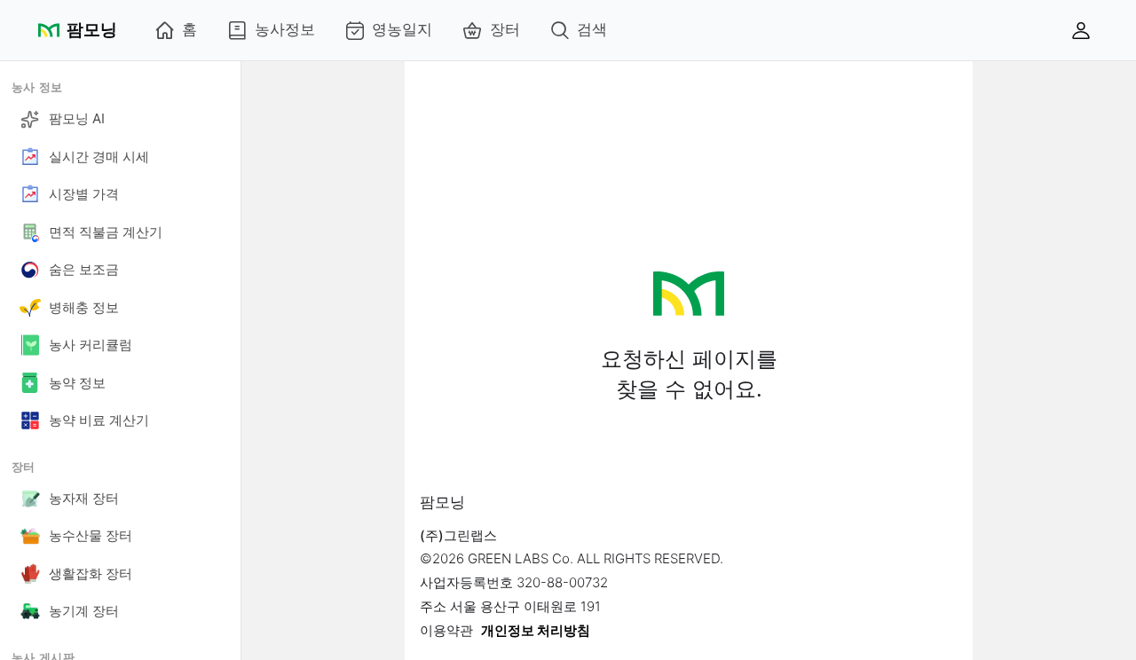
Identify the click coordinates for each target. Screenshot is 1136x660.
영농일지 (402, 29)
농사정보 (285, 29)
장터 (505, 29)
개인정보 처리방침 (535, 630)
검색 (592, 29)
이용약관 (446, 630)
